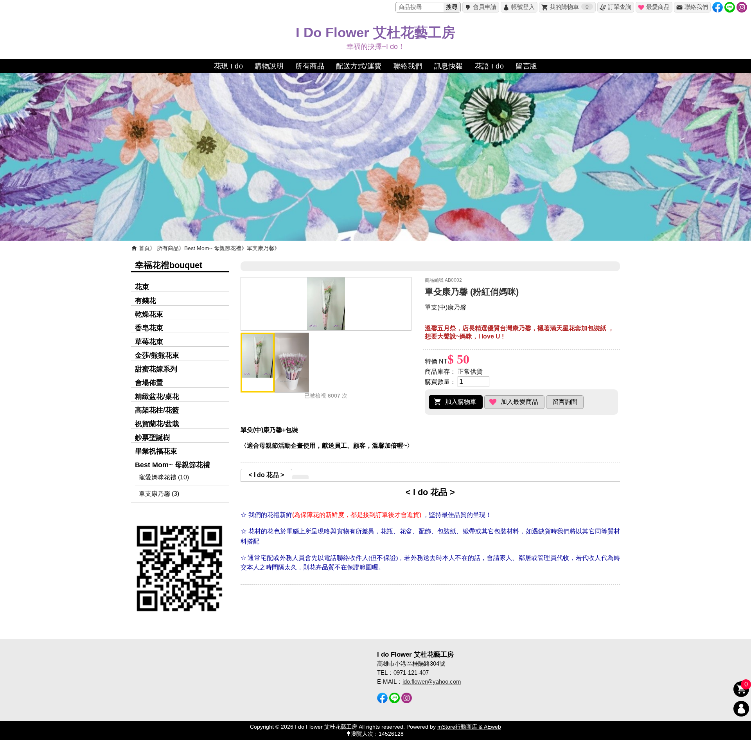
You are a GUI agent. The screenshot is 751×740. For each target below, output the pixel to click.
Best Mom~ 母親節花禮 (212, 248)
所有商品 (168, 248)
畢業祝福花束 (156, 451)
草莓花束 (149, 342)
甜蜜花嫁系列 (156, 369)
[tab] (266, 475)
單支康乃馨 (260, 248)
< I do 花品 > (266, 475)
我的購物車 (569, 7)
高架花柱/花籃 (157, 410)
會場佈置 (149, 383)
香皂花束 (149, 328)
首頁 (144, 248)
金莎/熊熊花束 (157, 355)
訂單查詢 (619, 7)
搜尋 (452, 7)
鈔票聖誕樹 (152, 437)
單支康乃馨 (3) (159, 493)
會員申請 (484, 7)
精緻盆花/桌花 (157, 396)
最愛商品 (658, 7)
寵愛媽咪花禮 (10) (164, 477)
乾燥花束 (149, 314)
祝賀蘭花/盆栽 (157, 424)
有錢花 (145, 300)
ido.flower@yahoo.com (431, 681)
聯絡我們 (696, 7)
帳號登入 (523, 7)
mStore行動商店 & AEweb (469, 727)
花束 (142, 287)
